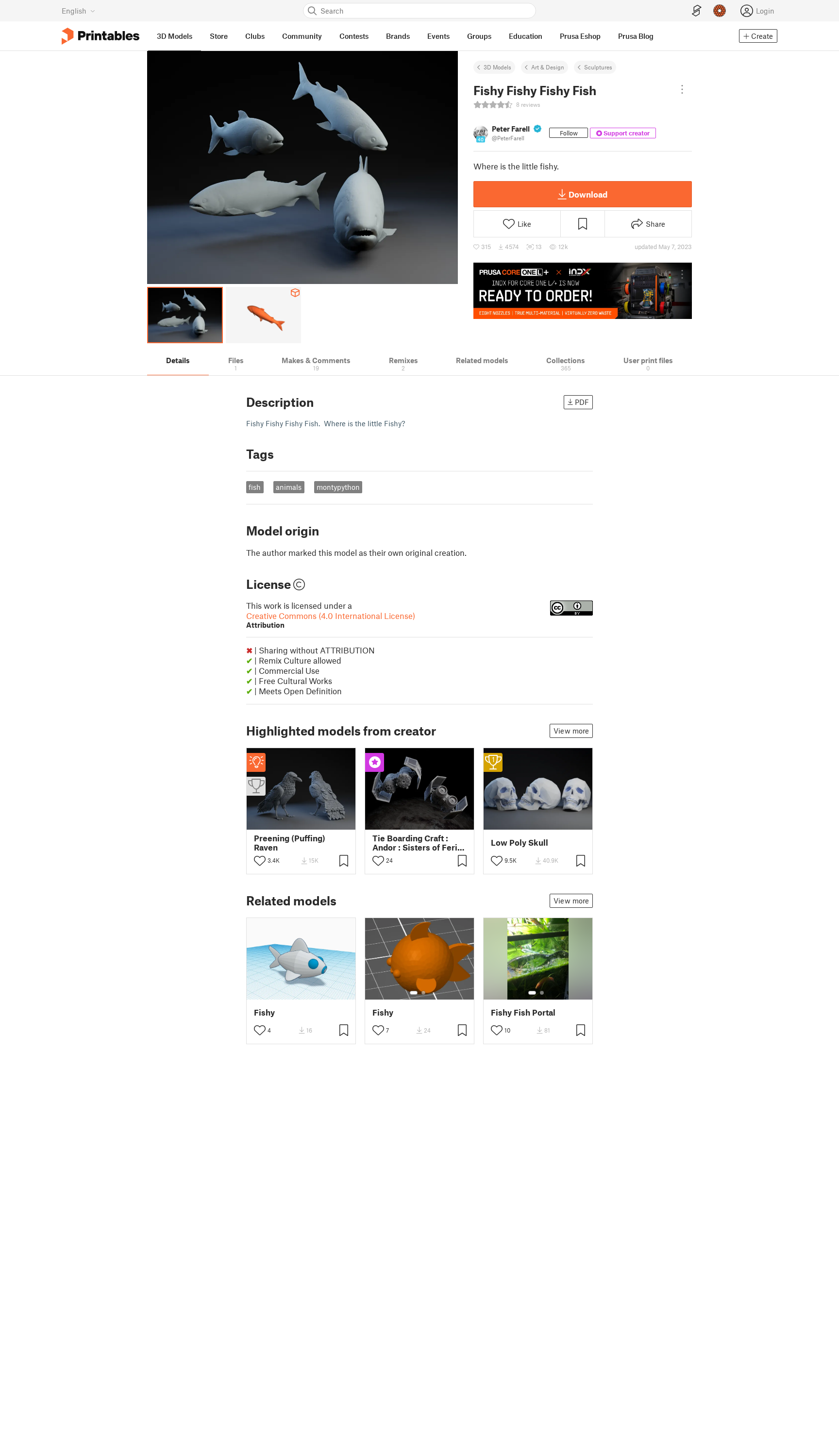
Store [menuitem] (219, 36)
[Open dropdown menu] (682, 89)
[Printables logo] (100, 36)
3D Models (497, 67)
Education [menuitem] (525, 36)
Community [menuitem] (302, 36)
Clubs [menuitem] (255, 36)
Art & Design (547, 67)
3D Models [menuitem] (174, 36)
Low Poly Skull (519, 842)
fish (255, 487)
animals (289, 487)
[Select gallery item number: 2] (423, 993)
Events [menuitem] (438, 36)
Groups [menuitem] (479, 36)
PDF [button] (582, 402)
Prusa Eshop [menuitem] (580, 36)
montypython (338, 487)
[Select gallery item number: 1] (414, 993)
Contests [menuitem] (354, 36)
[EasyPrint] (696, 10)
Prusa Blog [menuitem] (636, 36)
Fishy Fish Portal (523, 1012)
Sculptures (598, 67)
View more (571, 730)
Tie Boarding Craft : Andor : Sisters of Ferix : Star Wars (419, 843)
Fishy (264, 1012)
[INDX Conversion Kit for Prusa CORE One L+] (582, 291)
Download (588, 194)
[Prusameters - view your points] (719, 10)
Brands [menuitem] (398, 36)
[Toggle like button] (260, 861)
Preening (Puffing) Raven (289, 843)
